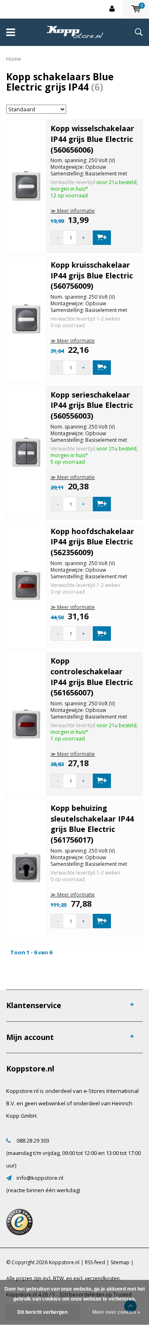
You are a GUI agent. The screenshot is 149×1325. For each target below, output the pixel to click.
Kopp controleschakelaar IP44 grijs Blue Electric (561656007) (91, 676)
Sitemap (120, 1262)
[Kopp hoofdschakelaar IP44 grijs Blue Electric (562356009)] (26, 585)
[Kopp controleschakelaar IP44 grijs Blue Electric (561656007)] (26, 723)
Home (13, 58)
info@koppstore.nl (40, 1177)
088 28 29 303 (33, 1140)
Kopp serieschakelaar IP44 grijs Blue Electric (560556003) (91, 405)
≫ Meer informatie (72, 210)
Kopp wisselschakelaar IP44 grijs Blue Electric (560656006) (92, 138)
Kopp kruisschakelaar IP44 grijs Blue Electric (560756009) (91, 275)
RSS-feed (95, 1262)
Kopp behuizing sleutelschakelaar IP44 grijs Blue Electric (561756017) (92, 824)
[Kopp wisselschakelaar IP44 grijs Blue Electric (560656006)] (26, 185)
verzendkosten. (103, 1278)
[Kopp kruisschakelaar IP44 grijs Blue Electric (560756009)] (26, 318)
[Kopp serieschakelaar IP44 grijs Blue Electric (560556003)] (26, 451)
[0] (136, 9)
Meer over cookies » (116, 1312)
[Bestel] (102, 237)
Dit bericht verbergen (42, 1312)
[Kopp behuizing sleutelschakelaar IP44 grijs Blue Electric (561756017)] (26, 867)
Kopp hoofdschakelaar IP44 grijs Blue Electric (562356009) (92, 541)
